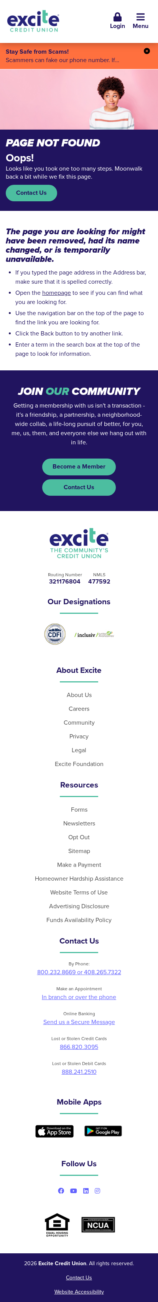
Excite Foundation (79, 764)
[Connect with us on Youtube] (73, 1191)
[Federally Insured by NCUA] (98, 1225)
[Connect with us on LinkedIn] (86, 1191)
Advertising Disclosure (79, 906)
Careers (79, 709)
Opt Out (79, 837)
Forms (79, 810)
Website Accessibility (79, 1292)
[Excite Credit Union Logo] (79, 543)
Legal (79, 750)
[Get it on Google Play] (103, 1131)
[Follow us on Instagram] (97, 1191)
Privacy (79, 736)
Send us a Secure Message (79, 1022)
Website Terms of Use (79, 892)
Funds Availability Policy (79, 920)
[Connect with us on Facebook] (61, 1191)
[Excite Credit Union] (33, 21)
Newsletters (79, 823)
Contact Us (31, 193)
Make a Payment (79, 865)
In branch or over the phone (79, 997)
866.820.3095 (79, 1047)
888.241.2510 (79, 1072)
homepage (56, 293)
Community (79, 723)
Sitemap (79, 851)
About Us (79, 695)
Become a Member (79, 466)
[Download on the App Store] (54, 1131)
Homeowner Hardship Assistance (79, 879)
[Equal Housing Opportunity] (57, 1225)
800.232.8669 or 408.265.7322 (79, 972)
